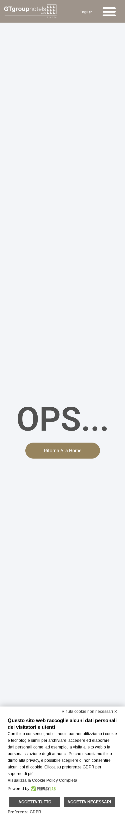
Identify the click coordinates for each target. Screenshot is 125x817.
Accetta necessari (89, 802)
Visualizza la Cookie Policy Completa (42, 780)
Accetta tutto (34, 802)
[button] (109, 11)
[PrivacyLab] (42, 788)
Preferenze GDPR (24, 812)
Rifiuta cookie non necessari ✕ (89, 711)
